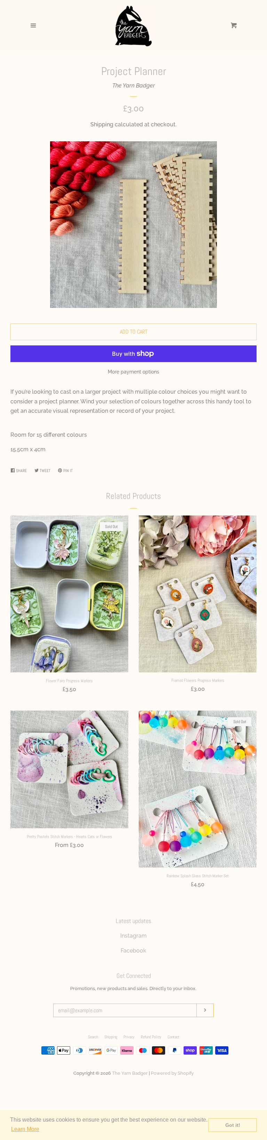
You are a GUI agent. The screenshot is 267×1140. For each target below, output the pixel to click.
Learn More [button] (25, 1129)
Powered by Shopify (172, 1073)
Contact (173, 1037)
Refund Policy (151, 1037)
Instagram (133, 935)
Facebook (133, 950)
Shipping (101, 124)
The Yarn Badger (133, 85)
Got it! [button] (232, 1125)
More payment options (133, 372)
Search (93, 1037)
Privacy (129, 1037)
